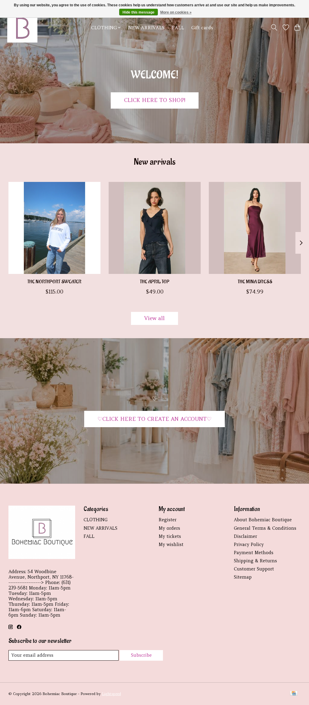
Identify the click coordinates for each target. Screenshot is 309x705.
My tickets (170, 536)
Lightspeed (111, 693)
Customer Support (254, 569)
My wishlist (171, 544)
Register (168, 519)
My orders (169, 528)
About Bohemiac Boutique (263, 519)
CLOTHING (95, 519)
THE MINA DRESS (254, 282)
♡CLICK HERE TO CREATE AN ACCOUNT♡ (154, 419)
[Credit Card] (294, 694)
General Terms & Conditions (265, 528)
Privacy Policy (249, 544)
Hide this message (138, 12)
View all (154, 318)
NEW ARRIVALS (146, 27)
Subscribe (141, 655)
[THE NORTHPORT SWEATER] (54, 228)
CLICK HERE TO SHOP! (154, 100)
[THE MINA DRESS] (255, 228)
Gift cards (202, 27)
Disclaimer (245, 536)
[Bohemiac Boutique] (22, 27)
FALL (178, 27)
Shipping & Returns (255, 561)
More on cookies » (176, 12)
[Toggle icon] (273, 27)
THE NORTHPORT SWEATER (54, 282)
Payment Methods (253, 552)
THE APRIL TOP (154, 282)
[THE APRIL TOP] (155, 228)
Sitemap (243, 577)
